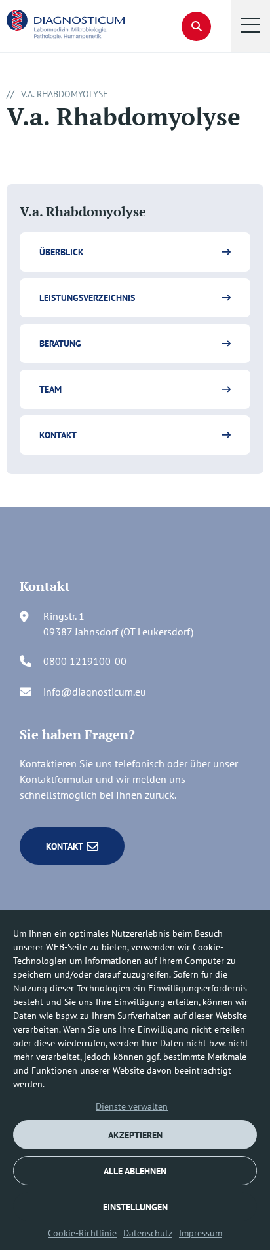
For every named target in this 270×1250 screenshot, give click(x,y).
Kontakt (58, 435)
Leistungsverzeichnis (87, 298)
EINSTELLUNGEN (135, 1207)
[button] (250, 26)
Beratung (60, 343)
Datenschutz (147, 1233)
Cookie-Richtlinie (82, 1233)
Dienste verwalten (132, 1106)
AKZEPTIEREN (135, 1135)
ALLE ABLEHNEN (135, 1171)
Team (50, 389)
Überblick (61, 252)
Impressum (200, 1233)
